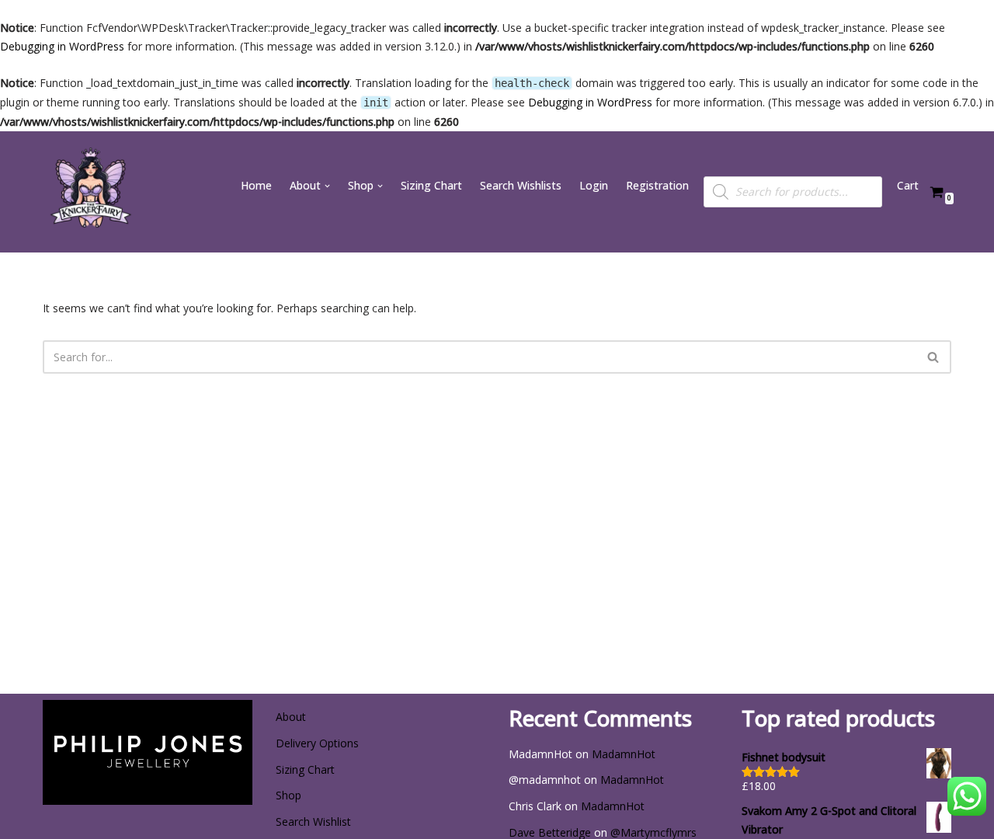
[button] (327, 186)
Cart (908, 185)
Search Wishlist (313, 821)
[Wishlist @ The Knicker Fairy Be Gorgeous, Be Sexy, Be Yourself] (89, 191)
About (291, 716)
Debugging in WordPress (62, 46)
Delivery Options (317, 743)
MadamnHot (623, 754)
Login (593, 185)
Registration (657, 185)
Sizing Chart (431, 185)
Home (256, 185)
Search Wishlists (520, 185)
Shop (288, 795)
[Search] (933, 357)
